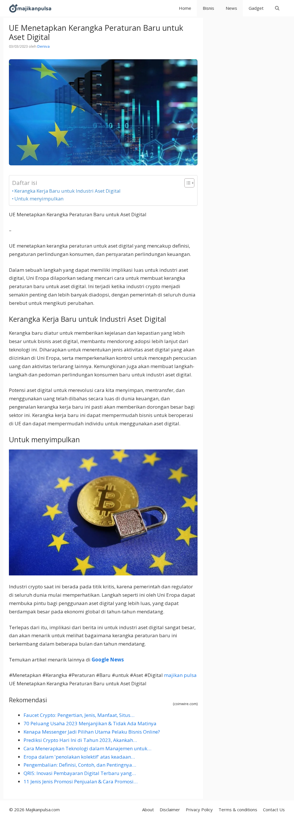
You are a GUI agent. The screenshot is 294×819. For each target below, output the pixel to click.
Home (185, 8)
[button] (277, 8)
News (231, 8)
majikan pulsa (180, 675)
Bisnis (208, 8)
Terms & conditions (237, 809)
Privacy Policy (199, 809)
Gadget (256, 8)
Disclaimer (170, 809)
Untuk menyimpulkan (38, 198)
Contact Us (274, 809)
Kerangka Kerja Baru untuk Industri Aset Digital (67, 190)
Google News (108, 659)
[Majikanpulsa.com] (30, 8)
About (148, 809)
